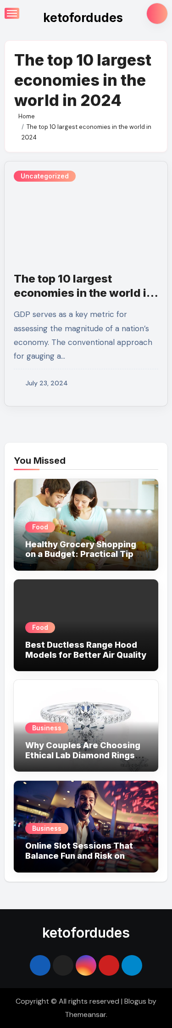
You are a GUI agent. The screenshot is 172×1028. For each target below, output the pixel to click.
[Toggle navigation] (12, 13)
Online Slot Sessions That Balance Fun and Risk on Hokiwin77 (79, 855)
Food (40, 527)
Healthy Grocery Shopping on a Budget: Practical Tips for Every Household (82, 554)
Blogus (135, 1001)
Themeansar (85, 1014)
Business (46, 728)
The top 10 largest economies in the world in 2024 (83, 293)
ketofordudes (83, 18)
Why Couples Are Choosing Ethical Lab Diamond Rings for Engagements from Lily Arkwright (82, 760)
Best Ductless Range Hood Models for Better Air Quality (85, 650)
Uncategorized (45, 176)
